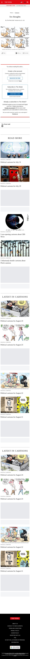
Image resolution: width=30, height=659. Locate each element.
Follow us (19, 53)
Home (11, 12)
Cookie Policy (15, 633)
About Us (15, 623)
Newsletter (26, 53)
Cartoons (17, 12)
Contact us (15, 114)
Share (4, 53)
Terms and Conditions (15, 628)
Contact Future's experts (15, 626)
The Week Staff (10, 20)
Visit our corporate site (20, 653)
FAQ (15, 637)
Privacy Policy (15, 630)
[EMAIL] (2, 126)
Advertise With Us (15, 635)
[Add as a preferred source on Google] (15, 647)
